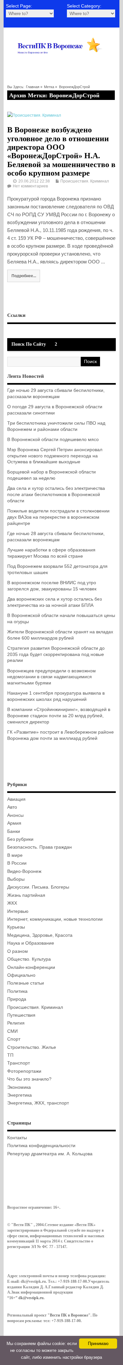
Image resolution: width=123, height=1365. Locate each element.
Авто (12, 807)
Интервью (18, 911)
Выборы (16, 879)
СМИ (12, 1031)
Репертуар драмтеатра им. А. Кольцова (49, 1153)
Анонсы (15, 815)
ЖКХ (12, 903)
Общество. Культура (29, 959)
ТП (10, 1055)
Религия (16, 1023)
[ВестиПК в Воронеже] (61, 61)
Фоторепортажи (24, 1071)
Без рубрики (20, 839)
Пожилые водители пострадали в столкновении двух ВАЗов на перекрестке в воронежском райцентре (58, 517)
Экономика (19, 1087)
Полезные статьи (25, 983)
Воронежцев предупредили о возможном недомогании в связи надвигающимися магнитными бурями (51, 677)
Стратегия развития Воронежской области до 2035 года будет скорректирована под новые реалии (56, 654)
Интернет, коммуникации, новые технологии (55, 919)
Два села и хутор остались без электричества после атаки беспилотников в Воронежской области (56, 494)
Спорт (13, 1039)
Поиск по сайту (28, 344)
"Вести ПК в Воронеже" (69, 1315)
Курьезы (16, 927)
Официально (21, 975)
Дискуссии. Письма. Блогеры (38, 887)
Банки (13, 831)
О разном (17, 951)
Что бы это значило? (29, 1079)
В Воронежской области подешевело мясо (53, 439)
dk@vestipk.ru (31, 1298)
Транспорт (18, 1063)
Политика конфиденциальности (41, 1145)
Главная (32, 87)
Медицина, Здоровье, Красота (39, 935)
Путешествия (21, 1015)
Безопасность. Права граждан (39, 847)
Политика (17, 991)
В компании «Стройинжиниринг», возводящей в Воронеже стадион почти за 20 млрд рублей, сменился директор (58, 715)
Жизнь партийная (26, 895)
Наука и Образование (30, 943)
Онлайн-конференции (31, 967)
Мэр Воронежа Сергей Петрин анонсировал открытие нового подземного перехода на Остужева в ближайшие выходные (54, 456)
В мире (15, 855)
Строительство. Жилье (31, 1047)
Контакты (17, 1137)
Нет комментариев (30, 186)
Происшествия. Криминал (84, 181)
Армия (14, 823)
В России (17, 863)
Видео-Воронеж (24, 871)
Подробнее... (23, 276)
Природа (16, 999)
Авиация (16, 799)
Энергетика (19, 1095)
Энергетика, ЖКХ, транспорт (38, 1103)
